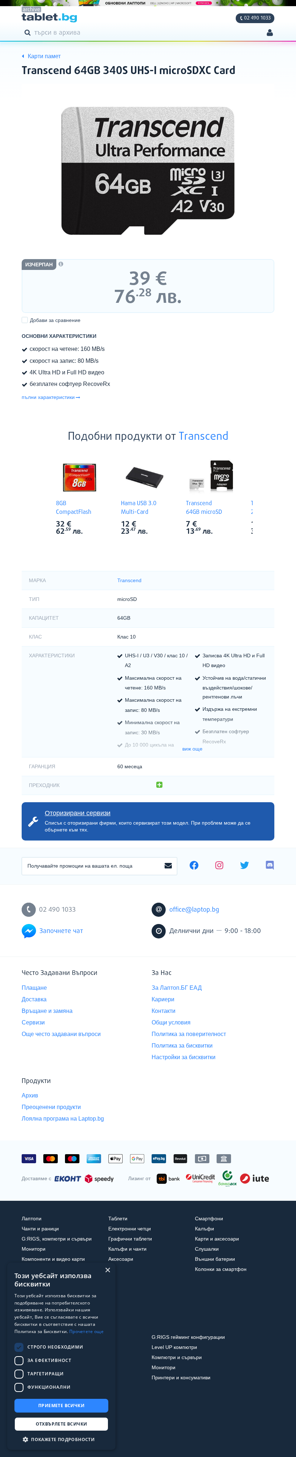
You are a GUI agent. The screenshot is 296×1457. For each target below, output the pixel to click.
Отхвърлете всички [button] (61, 1424)
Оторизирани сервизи (77, 813)
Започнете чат (61, 931)
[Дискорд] (269, 866)
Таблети (117, 1218)
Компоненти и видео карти (53, 1259)
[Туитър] (244, 866)
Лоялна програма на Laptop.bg (63, 1119)
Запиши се (168, 866)
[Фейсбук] (194, 866)
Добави (55, 320)
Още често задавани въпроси (61, 1034)
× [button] (107, 1270)
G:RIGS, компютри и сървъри (57, 1239)
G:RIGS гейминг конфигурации (188, 1337)
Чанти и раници (40, 1229)
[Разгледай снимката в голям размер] (148, 170)
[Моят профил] (269, 33)
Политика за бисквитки (182, 1046)
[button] (61, 1439)
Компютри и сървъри (177, 1357)
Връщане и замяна (47, 1011)
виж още (192, 749)
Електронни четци (129, 1229)
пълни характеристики (48, 397)
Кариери (163, 999)
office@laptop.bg (194, 910)
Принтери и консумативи (181, 1377)
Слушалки (207, 1249)
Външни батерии (215, 1259)
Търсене (29, 32)
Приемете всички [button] (61, 1405)
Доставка (34, 999)
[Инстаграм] (219, 866)
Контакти (163, 1011)
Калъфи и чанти (127, 1249)
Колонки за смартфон (221, 1269)
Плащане (34, 988)
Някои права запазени (46, 1438)
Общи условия (171, 1022)
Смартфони (209, 1218)
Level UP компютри (174, 1347)
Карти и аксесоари (217, 1239)
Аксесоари (120, 1259)
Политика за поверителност (189, 1034)
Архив (30, 1095)
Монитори (33, 1249)
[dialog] (61, 1356)
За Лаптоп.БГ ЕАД (177, 988)
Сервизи (33, 1022)
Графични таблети (130, 1239)
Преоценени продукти (51, 1107)
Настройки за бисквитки (184, 1057)
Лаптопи (32, 1218)
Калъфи (204, 1229)
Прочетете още (86, 1331)
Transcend (203, 437)
